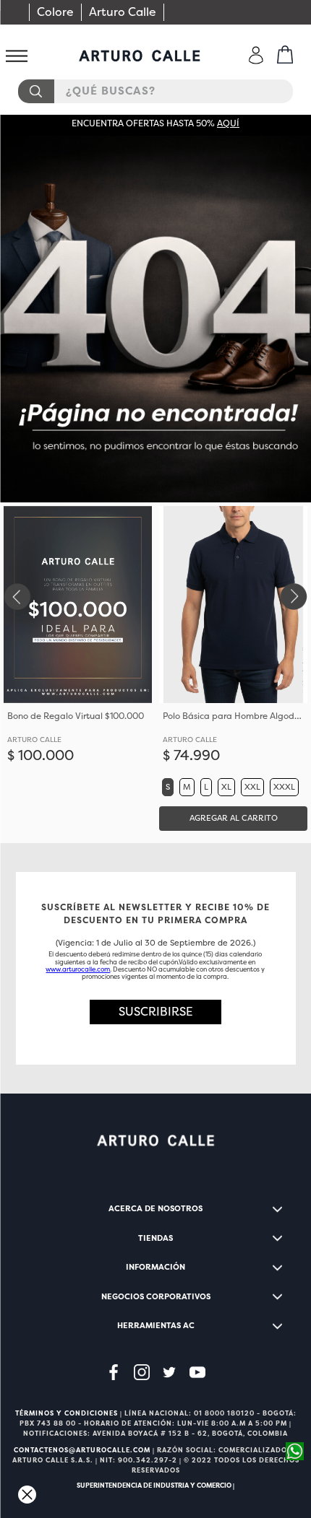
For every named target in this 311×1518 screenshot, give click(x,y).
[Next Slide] (294, 596)
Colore (55, 11)
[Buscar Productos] (35, 91)
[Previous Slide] (16, 596)
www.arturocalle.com (78, 969)
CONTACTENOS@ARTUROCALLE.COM (82, 1450)
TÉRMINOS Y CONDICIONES (66, 1413)
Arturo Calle (122, 11)
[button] (168, 787)
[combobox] (155, 91)
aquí (228, 123)
